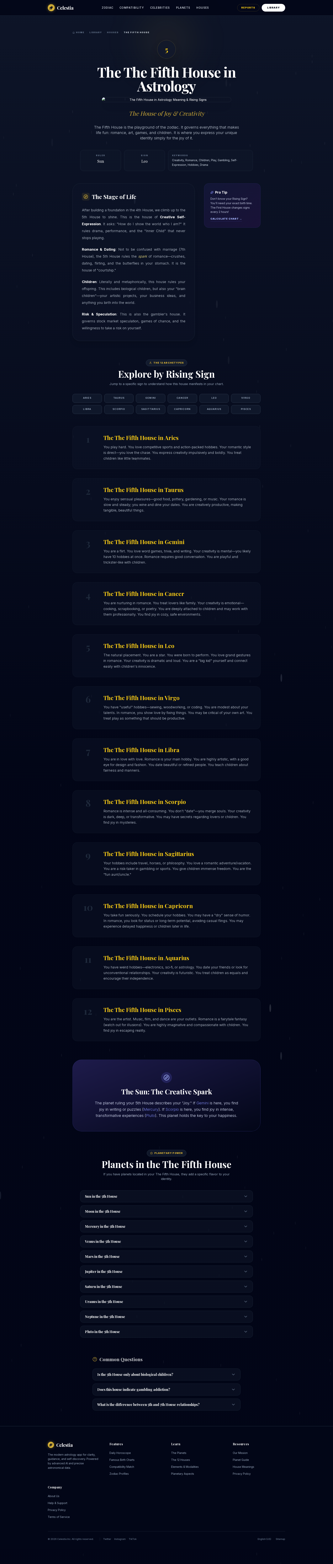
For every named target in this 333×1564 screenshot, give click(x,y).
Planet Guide (241, 1459)
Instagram (120, 1539)
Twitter (107, 1539)
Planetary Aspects (182, 1473)
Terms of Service (59, 1516)
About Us (53, 1496)
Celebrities (160, 7)
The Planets (178, 1452)
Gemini (202, 1103)
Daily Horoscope (120, 1452)
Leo (144, 161)
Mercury (151, 1109)
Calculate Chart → (226, 218)
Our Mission (240, 1452)
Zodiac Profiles (119, 1473)
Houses (202, 7)
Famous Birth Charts (122, 1459)
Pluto (150, 1115)
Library (273, 7)
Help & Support (57, 1503)
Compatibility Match (121, 1466)
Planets (183, 7)
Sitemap (280, 1539)
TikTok (133, 1539)
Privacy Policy (242, 1473)
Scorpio (172, 1109)
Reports (248, 7)
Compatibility (131, 7)
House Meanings (243, 1466)
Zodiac (107, 7)
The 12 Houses (180, 1459)
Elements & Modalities (185, 1466)
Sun (100, 161)
